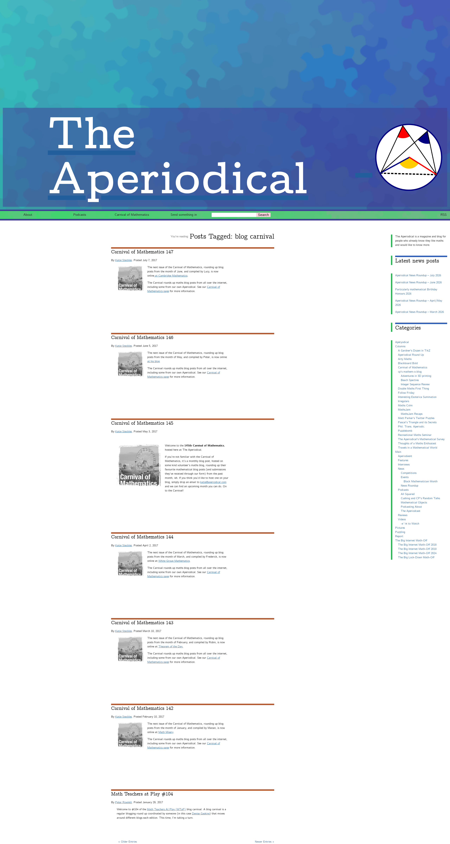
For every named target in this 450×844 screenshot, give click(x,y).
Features (403, 460)
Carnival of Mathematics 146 (142, 337)
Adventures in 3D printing (416, 376)
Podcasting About (411, 507)
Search (263, 215)
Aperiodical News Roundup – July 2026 (418, 275)
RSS (444, 215)
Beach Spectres (410, 380)
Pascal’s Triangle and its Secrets (417, 422)
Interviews (404, 464)
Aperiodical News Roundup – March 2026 (419, 312)
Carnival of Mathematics (132, 215)
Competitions (408, 473)
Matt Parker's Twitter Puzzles (416, 418)
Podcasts (79, 215)
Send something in (184, 215)
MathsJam (404, 409)
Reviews (402, 515)
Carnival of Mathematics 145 (142, 423)
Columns (400, 346)
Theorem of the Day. (170, 646)
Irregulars (403, 401)
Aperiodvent (405, 456)
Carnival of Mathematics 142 (142, 708)
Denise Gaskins (201, 813)
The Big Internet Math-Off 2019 (417, 549)
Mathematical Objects (414, 502)
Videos (402, 519)
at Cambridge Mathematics (171, 275)
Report (399, 536)
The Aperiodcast (410, 511)
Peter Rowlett (123, 802)
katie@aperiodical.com (213, 482)
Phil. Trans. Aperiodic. (411, 426)
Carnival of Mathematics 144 (142, 537)
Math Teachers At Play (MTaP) (166, 809)
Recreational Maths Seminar (415, 435)
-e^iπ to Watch (410, 523)
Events (405, 477)
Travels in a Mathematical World (417, 447)
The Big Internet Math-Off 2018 (417, 544)
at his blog (153, 361)
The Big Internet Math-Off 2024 (417, 553)
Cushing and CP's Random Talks (420, 498)
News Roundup (409, 485)
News (401, 469)
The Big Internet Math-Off (411, 540)
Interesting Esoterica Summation (417, 397)
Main (398, 452)
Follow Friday (406, 393)
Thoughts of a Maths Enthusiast (417, 443)
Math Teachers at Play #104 (142, 794)
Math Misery (165, 732)
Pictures (400, 528)
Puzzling (400, 532)
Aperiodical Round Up (411, 355)
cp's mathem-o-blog (410, 371)
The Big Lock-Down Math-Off (416, 557)
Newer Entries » (264, 841)
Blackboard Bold (408, 363)
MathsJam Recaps (411, 414)
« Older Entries (127, 841)
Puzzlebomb (405, 431)
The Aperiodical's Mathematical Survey (421, 439)
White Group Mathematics (174, 561)
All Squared (407, 494)
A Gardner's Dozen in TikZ (414, 350)
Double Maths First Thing (413, 388)
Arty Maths (405, 359)
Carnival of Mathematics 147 (142, 252)
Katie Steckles (123, 260)
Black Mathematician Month (421, 481)
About (27, 215)
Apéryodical (402, 342)
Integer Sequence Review (415, 384)
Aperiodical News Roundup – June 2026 (418, 282)
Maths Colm (405, 405)
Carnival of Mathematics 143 (142, 623)
